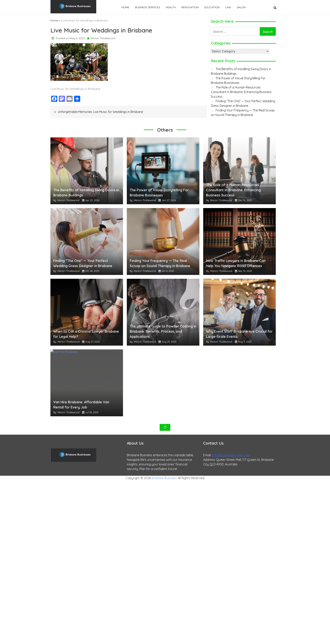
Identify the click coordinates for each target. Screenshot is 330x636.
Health (171, 7)
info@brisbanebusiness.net (231, 455)
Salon (241, 7)
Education (212, 7)
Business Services (147, 7)
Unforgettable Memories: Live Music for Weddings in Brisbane (100, 112)
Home (125, 7)
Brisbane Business (164, 478)
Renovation (190, 7)
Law (228, 7)
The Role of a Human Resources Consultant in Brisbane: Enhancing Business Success (241, 91)
